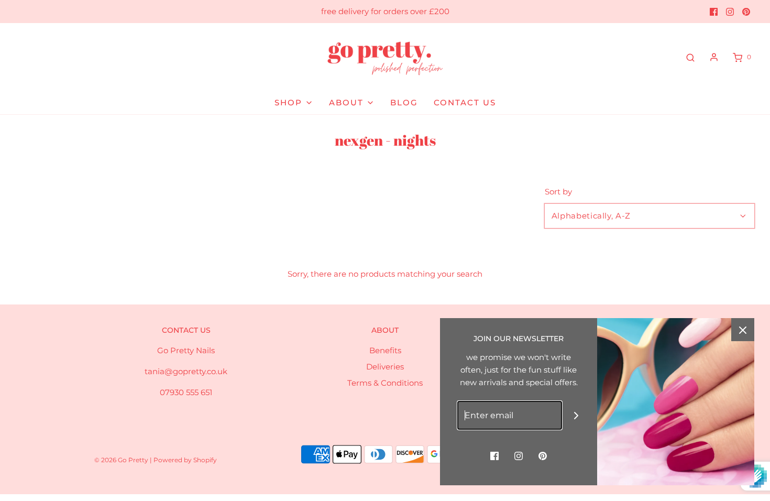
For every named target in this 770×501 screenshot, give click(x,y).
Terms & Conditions (385, 383)
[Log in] (714, 57)
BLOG (404, 102)
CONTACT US (465, 102)
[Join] (576, 415)
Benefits (385, 350)
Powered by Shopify (185, 460)
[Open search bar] (690, 57)
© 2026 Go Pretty (122, 460)
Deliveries (385, 367)
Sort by (558, 191)
